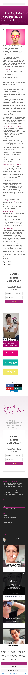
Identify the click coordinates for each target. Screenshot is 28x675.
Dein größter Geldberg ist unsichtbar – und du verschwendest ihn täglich (13, 484)
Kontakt (6, 529)
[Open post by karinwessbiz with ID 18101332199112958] (14, 584)
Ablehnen (14, 666)
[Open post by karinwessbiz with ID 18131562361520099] (14, 611)
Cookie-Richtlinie (5, 673)
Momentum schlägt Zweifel (11, 492)
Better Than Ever (8, 522)
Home (5, 515)
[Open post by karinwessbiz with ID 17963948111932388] (14, 640)
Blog (5, 524)
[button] (26, 646)
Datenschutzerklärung (15, 673)
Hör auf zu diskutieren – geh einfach (13, 490)
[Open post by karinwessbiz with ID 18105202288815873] (14, 556)
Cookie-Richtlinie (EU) (9, 508)
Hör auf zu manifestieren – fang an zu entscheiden (13, 495)
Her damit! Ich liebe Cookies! (14, 663)
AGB (5, 506)
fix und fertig (11, 201)
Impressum (23, 673)
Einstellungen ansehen (14, 670)
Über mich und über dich (10, 517)
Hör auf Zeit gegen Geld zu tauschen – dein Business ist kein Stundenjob (13, 487)
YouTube (6, 526)
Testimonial (20, 215)
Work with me (7, 520)
